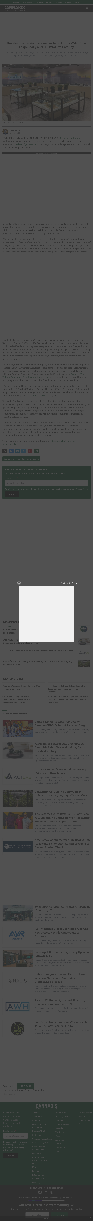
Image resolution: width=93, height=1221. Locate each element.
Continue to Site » (69, 583)
